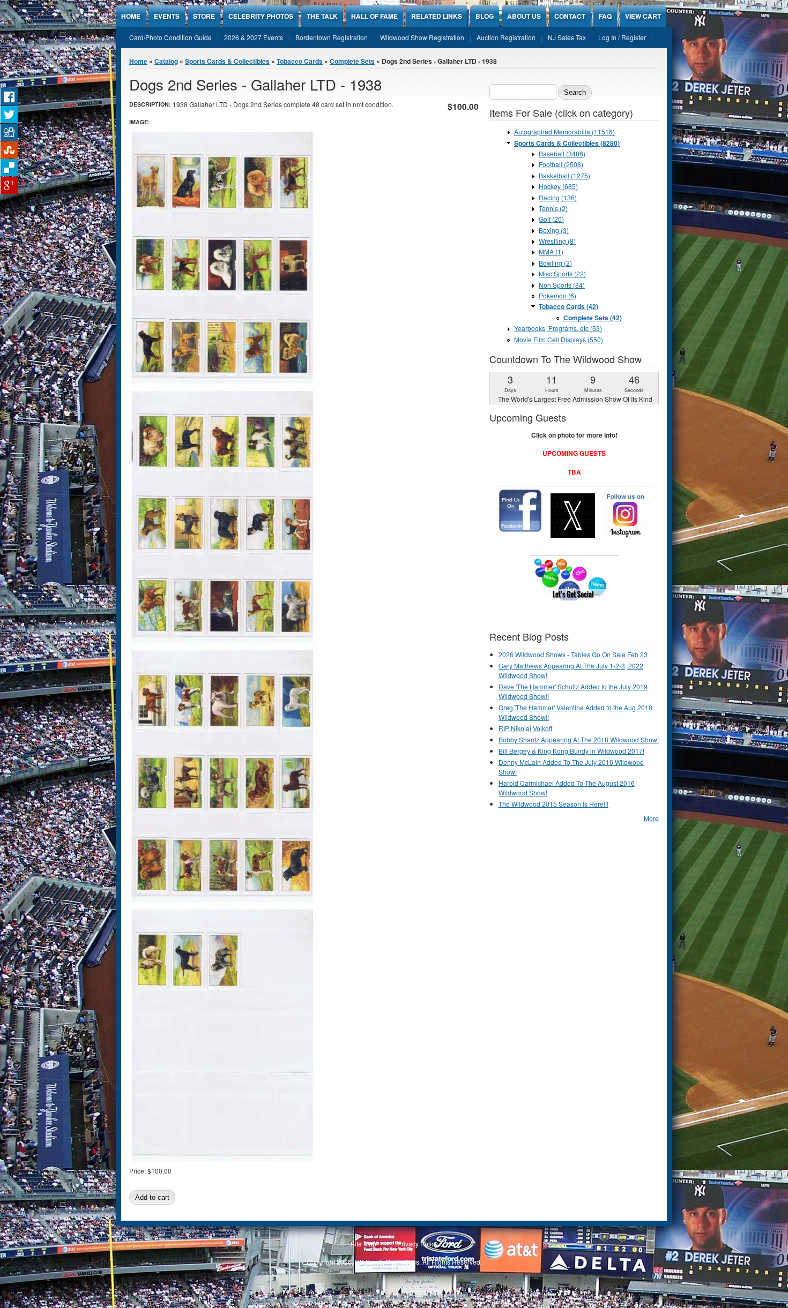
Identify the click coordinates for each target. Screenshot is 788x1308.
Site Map (363, 1243)
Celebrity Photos (260, 16)
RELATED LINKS (436, 16)
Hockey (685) (558, 186)
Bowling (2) (555, 262)
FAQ (605, 16)
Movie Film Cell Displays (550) (558, 339)
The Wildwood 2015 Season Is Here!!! (553, 803)
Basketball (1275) (564, 175)
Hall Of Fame (374, 16)
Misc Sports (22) (562, 273)
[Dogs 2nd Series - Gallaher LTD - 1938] (222, 383)
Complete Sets (352, 61)
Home (130, 16)
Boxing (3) (554, 230)
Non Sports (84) (562, 284)
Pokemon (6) (557, 295)
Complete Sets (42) (592, 317)
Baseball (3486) (562, 153)
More (651, 818)
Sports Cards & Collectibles (227, 61)
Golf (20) (551, 218)
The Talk (322, 16)
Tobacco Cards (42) (568, 306)
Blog (484, 16)
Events (167, 16)
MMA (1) (551, 251)
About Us (524, 16)
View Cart (643, 16)
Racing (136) (558, 197)
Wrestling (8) (557, 240)
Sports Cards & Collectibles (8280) (567, 143)
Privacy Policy (417, 1243)
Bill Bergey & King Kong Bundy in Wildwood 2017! (571, 750)
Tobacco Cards (300, 61)
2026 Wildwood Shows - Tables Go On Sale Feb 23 (573, 654)
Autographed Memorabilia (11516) (564, 131)
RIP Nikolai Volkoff (525, 728)
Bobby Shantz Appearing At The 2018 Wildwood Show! (579, 739)
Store (204, 16)
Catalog (166, 61)
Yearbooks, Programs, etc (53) (558, 328)
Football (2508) (561, 164)
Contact (569, 16)
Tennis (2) (553, 208)
